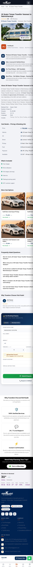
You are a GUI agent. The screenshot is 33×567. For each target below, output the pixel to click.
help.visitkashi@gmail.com (12, 547)
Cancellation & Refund (24, 530)
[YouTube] (14, 514)
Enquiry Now (21, 558)
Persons (7, 346)
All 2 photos (26, 37)
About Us (21, 522)
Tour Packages (6, 522)
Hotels (4, 528)
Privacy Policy (22, 528)
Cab (7, 6)
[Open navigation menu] (28, 3)
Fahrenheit (9, 480)
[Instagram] (6, 514)
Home (2, 6)
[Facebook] (2, 514)
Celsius (3, 480)
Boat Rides (5, 525)
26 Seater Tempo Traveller (16, 6)
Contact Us (21, 525)
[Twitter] (10, 514)
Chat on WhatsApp (18, 466)
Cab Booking (6, 530)
